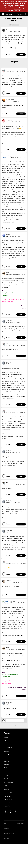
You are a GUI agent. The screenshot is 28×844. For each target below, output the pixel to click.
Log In (21, 14)
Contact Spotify (8, 785)
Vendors (6, 768)
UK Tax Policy (6, 838)
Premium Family (8, 799)
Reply (21, 55)
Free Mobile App (8, 782)
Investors (6, 764)
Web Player (7, 779)
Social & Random (11, 47)
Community (8, 14)
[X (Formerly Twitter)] (10, 812)
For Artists (6, 755)
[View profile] (3, 30)
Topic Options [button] (13, 25)
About (5, 740)
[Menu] (25, 14)
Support (6, 775)
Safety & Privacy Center (8, 826)
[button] (25, 30)
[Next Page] (17, 66)
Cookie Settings (7, 831)
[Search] (18, 14)
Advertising (7, 761)
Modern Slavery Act (7, 836)
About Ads (6, 833)
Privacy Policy (6, 828)
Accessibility (11, 833)
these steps (17, 9)
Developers (7, 758)
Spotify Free (7, 806)
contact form (17, 76)
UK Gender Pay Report (8, 841)
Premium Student (8, 803)
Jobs (5, 744)
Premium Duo (7, 796)
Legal (5, 823)
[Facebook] (15, 812)
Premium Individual (9, 793)
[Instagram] (5, 812)
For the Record (8, 747)
